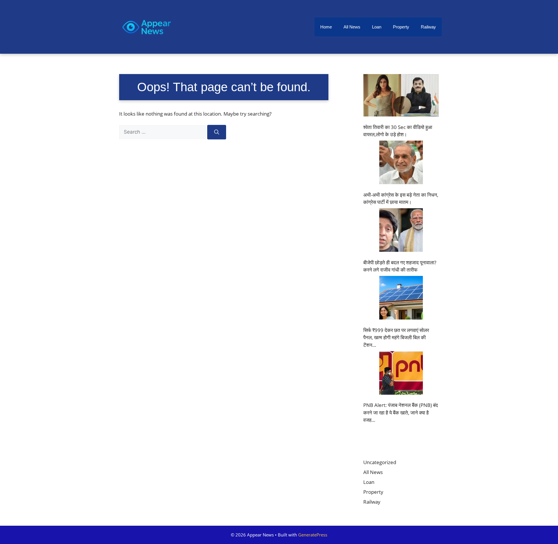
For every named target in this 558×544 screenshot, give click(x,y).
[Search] (216, 132)
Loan (376, 26)
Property (401, 26)
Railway (428, 26)
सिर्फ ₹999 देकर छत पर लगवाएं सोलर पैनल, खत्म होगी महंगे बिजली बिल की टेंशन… (396, 337)
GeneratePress (312, 535)
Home (326, 26)
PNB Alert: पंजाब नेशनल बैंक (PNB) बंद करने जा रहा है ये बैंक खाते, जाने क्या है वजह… (400, 412)
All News (352, 26)
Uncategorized (379, 462)
